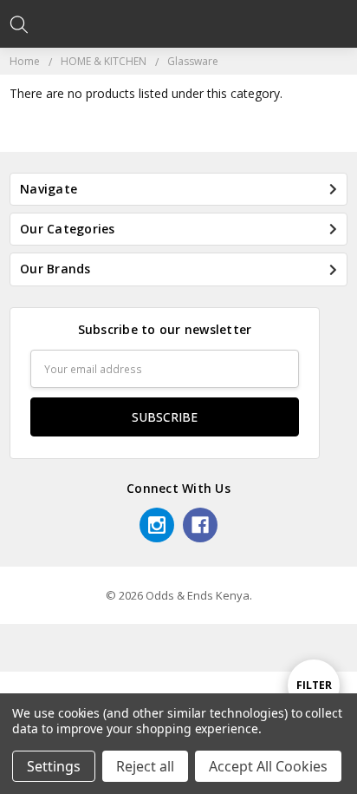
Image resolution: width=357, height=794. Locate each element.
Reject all (145, 766)
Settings (54, 766)
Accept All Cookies (268, 766)
